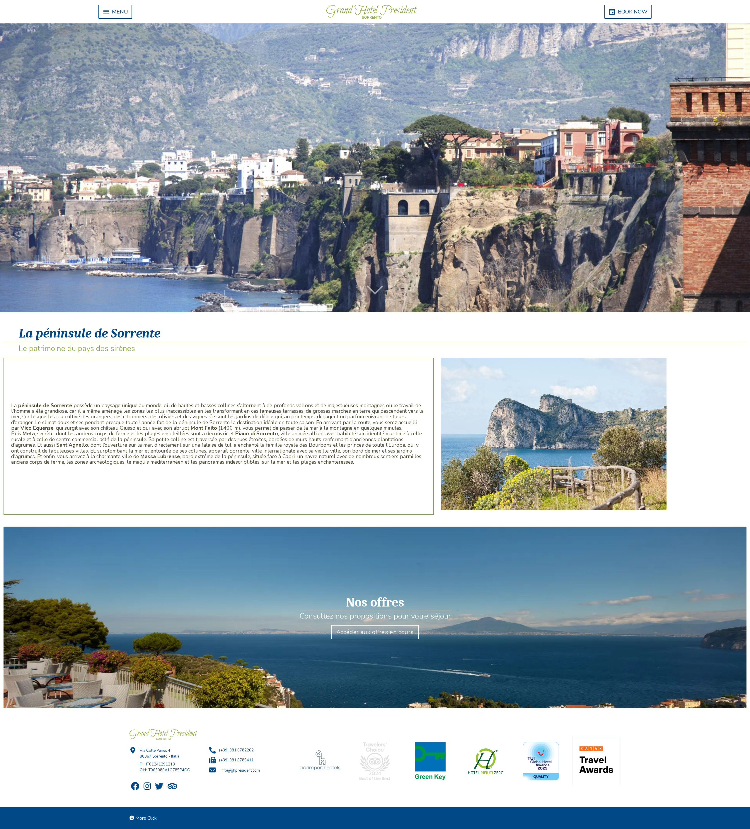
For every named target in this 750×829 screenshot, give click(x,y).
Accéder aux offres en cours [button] (375, 632)
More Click (146, 818)
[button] (115, 12)
